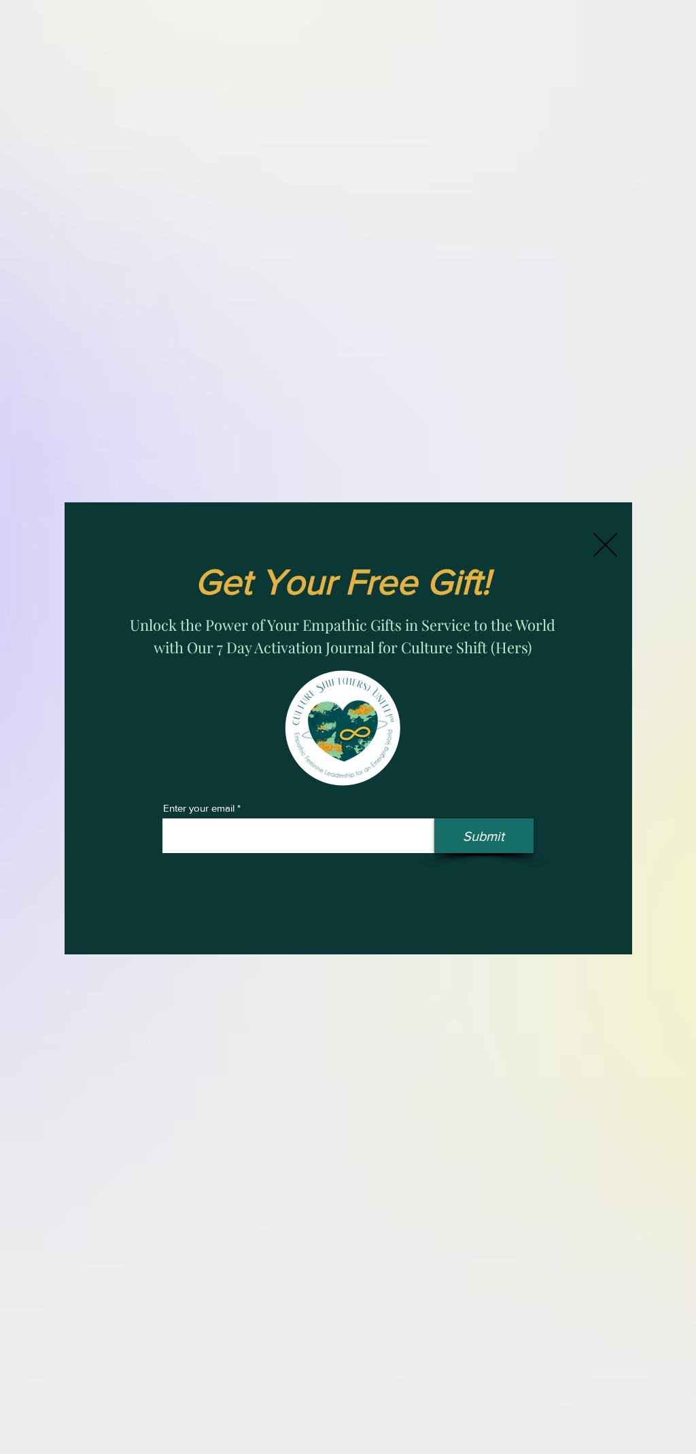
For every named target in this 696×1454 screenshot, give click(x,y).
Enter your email (198, 808)
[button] (605, 545)
